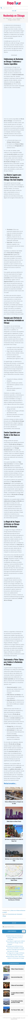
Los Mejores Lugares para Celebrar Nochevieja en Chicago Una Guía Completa (16, 942)
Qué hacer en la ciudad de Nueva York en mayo (14, 859)
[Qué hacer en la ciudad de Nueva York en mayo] (14, 845)
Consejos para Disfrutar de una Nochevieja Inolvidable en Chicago (15, 947)
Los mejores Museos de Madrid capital (17, 993)
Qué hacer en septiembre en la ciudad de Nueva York (14, 840)
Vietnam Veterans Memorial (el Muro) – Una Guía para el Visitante (14, 899)
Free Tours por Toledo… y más (17, 1010)
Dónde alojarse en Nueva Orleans (14, 821)
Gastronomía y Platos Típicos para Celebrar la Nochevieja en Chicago (15, 957)
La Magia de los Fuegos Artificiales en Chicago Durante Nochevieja (15, 953)
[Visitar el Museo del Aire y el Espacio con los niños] (14, 788)
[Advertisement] (14, 103)
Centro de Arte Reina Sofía (16, 977)
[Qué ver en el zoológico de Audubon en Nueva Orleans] (14, 865)
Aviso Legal (23, 1017)
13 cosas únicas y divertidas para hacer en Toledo (17, 1001)
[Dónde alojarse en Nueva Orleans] (14, 807)
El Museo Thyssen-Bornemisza (17, 969)
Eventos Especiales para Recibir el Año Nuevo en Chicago (15, 950)
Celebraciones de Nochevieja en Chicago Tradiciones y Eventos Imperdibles (15, 937)
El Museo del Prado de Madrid (17, 985)
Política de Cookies (14, 1018)
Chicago (10, 19)
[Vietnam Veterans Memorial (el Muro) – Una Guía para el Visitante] (14, 884)
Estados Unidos (16, 19)
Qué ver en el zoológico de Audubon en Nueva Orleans (14, 879)
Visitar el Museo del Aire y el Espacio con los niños (14, 802)
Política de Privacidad (16, 1017)
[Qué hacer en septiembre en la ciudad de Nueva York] (14, 825)
